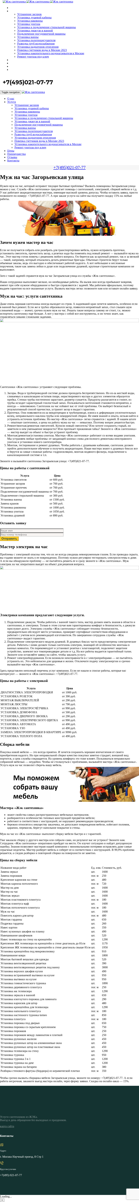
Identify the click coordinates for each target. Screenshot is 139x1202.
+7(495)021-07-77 (69, 167)
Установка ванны (28, 37)
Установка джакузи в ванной (35, 30)
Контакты (16, 69)
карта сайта (7, 1126)
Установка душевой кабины (34, 17)
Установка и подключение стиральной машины (46, 27)
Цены (13, 60)
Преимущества (18, 63)
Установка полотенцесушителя (36, 40)
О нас (13, 8)
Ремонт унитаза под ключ (33, 56)
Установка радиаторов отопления (37, 46)
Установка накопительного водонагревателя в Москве (50, 53)
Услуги (14, 11)
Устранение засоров (29, 14)
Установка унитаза (28, 24)
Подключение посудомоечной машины (41, 33)
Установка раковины (30, 20)
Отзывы (15, 66)
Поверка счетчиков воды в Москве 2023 (42, 50)
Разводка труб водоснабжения (35, 43)
